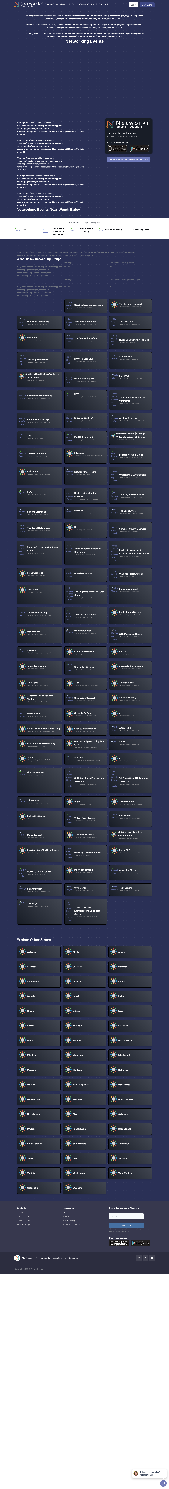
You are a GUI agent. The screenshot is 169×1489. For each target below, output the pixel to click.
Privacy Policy (69, 1220)
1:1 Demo (105, 4)
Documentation (23, 1220)
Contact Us (73, 1258)
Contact (94, 4)
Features (49, 4)
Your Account (69, 1216)
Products (60, 4)
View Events (147, 5)
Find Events (45, 1258)
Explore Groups (23, 1224)
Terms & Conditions (71, 1224)
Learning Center (23, 1216)
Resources (81, 4)
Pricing (72, 4)
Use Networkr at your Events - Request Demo (128, 159)
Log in (133, 5)
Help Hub (67, 1212)
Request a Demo (59, 1258)
